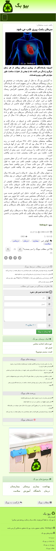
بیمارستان (15, 486)
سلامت (48, 244)
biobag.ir (44, 225)
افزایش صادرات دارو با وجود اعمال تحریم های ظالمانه (36, 398)
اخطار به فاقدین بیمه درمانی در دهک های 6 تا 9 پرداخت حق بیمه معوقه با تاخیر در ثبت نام (29, 377)
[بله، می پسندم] (20, 249)
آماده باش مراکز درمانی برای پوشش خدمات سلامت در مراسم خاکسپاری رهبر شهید (30, 383)
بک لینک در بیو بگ (48, 541)
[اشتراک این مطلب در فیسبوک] (15, 258)
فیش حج (49, 348)
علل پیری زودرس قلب (45, 281)
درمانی (16, 241)
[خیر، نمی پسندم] (8, 249)
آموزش (26, 491)
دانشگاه (37, 491)
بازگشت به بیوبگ (12, 502)
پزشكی (26, 486)
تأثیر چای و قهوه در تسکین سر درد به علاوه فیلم (38, 401)
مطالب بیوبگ (44, 502)
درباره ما (51, 537)
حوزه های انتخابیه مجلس (42, 344)
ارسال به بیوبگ (43, 332)
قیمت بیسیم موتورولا (44, 352)
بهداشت (46, 486)
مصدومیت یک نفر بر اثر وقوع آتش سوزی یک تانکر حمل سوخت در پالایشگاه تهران (30, 406)
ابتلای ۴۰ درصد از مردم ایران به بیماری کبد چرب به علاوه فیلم (33, 274)
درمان (49, 83)
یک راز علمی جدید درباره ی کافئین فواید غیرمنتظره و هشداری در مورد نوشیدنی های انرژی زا (31, 365)
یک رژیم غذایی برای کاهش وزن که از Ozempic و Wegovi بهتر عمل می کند (29, 278)
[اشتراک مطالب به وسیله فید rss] (6, 258)
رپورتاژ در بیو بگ (48, 544)
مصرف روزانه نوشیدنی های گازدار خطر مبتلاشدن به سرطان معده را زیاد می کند (29, 270)
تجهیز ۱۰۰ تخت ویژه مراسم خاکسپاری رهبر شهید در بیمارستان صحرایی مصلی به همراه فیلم (29, 371)
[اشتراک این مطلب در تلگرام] (20, 258)
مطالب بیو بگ (50, 548)
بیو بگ (22, 5)
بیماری (35, 241)
